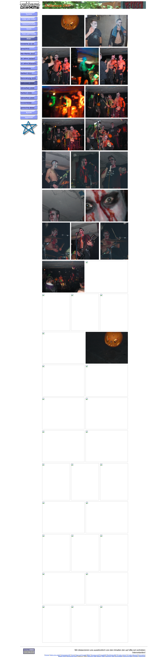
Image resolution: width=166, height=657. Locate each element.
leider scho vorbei (55, 655)
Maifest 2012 (62, 656)
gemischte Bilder (127, 656)
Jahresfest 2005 (109, 656)
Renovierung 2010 (72, 656)
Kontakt (136, 656)
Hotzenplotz (142, 655)
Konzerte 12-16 (95, 655)
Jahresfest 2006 (91, 656)
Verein (73, 655)
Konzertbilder (118, 656)
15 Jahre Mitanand (132, 655)
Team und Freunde (81, 655)
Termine (47, 655)
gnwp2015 (103, 655)
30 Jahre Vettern (121, 655)
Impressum (142, 656)
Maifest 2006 (100, 656)
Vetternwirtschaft (65, 655)
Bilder (88, 655)
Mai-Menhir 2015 (111, 655)
